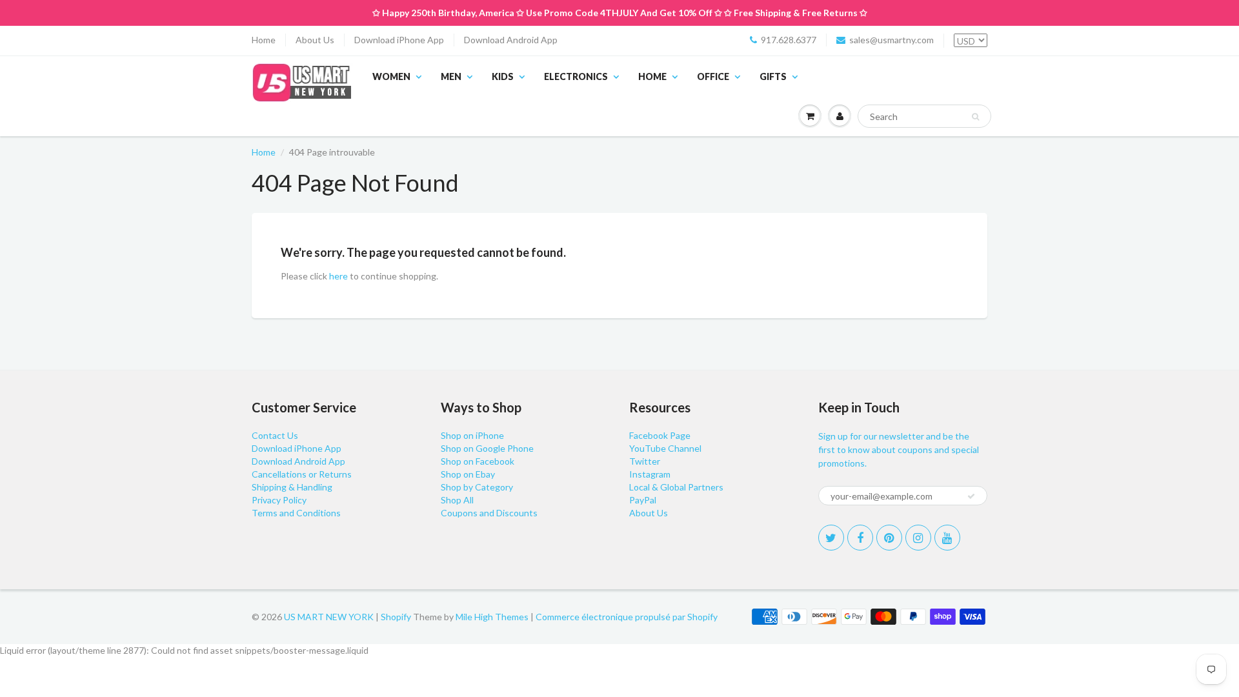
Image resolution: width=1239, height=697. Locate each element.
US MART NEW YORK (329, 616)
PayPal (642, 499)
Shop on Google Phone (487, 448)
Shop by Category (477, 486)
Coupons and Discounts (489, 512)
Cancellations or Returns (302, 474)
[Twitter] (831, 538)
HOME (652, 76)
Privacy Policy (279, 499)
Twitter (644, 461)
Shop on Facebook (477, 461)
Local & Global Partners (676, 486)
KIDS (503, 76)
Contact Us (275, 435)
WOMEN (391, 76)
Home (264, 39)
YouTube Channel (665, 448)
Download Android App (511, 39)
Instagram (649, 474)
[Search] (975, 116)
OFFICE (713, 76)
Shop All (457, 499)
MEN (451, 76)
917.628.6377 (788, 39)
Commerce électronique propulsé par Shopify (627, 616)
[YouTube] (947, 538)
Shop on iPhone (472, 435)
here (338, 275)
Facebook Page (659, 435)
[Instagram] (918, 538)
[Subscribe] (971, 496)
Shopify (396, 616)
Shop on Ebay (468, 474)
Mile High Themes (492, 616)
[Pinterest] (889, 538)
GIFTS (773, 76)
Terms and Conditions (296, 512)
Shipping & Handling (292, 486)
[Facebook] (860, 538)
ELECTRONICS (576, 76)
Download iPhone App (399, 39)
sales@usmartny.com (891, 39)
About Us (315, 39)
